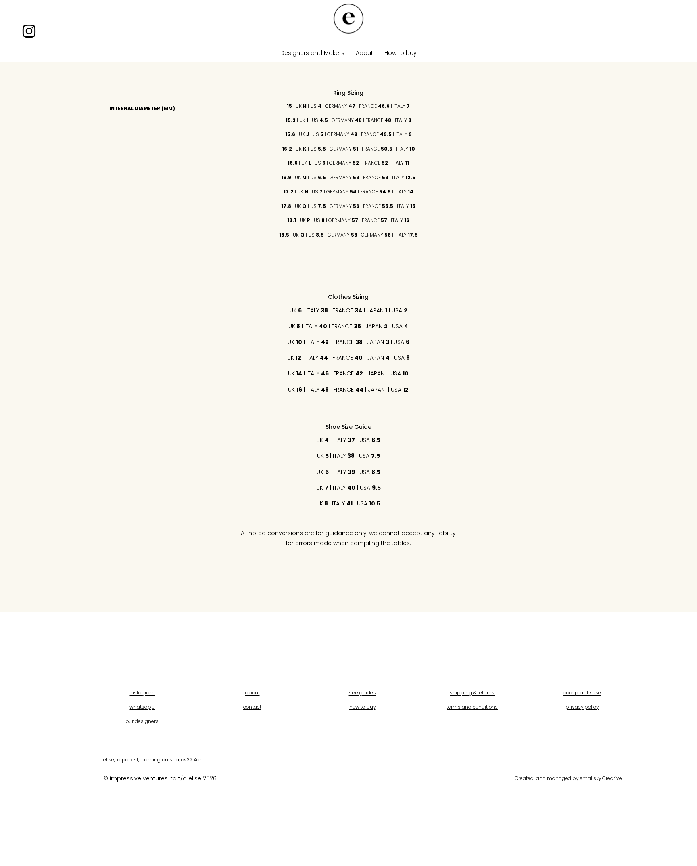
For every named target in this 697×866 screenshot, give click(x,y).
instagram (142, 692)
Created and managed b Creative (568, 778)
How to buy (400, 53)
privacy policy (582, 706)
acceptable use (582, 692)
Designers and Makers (312, 53)
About (364, 53)
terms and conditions (472, 706)
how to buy (362, 706)
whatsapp (142, 706)
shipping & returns (472, 692)
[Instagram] (29, 31)
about (252, 692)
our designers (142, 721)
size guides (362, 692)
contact (252, 706)
